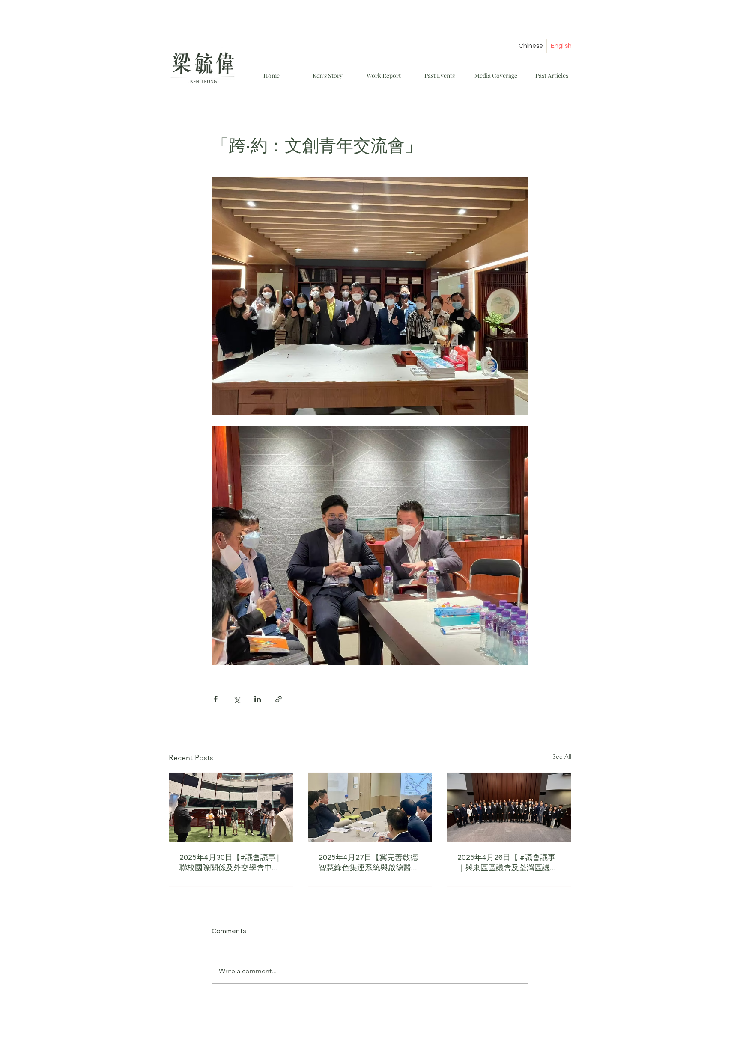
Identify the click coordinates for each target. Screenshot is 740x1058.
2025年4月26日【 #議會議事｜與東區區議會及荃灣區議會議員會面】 (507, 863)
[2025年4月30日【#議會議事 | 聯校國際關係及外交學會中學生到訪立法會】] (231, 807)
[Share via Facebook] (216, 699)
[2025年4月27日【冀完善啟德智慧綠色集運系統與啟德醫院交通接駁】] (370, 807)
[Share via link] (279, 699)
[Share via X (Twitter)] (237, 699)
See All (561, 756)
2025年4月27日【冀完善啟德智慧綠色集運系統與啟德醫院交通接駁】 (369, 863)
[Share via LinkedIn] (258, 699)
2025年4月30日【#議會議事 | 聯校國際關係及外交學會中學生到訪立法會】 (229, 863)
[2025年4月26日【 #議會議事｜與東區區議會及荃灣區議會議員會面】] (509, 807)
